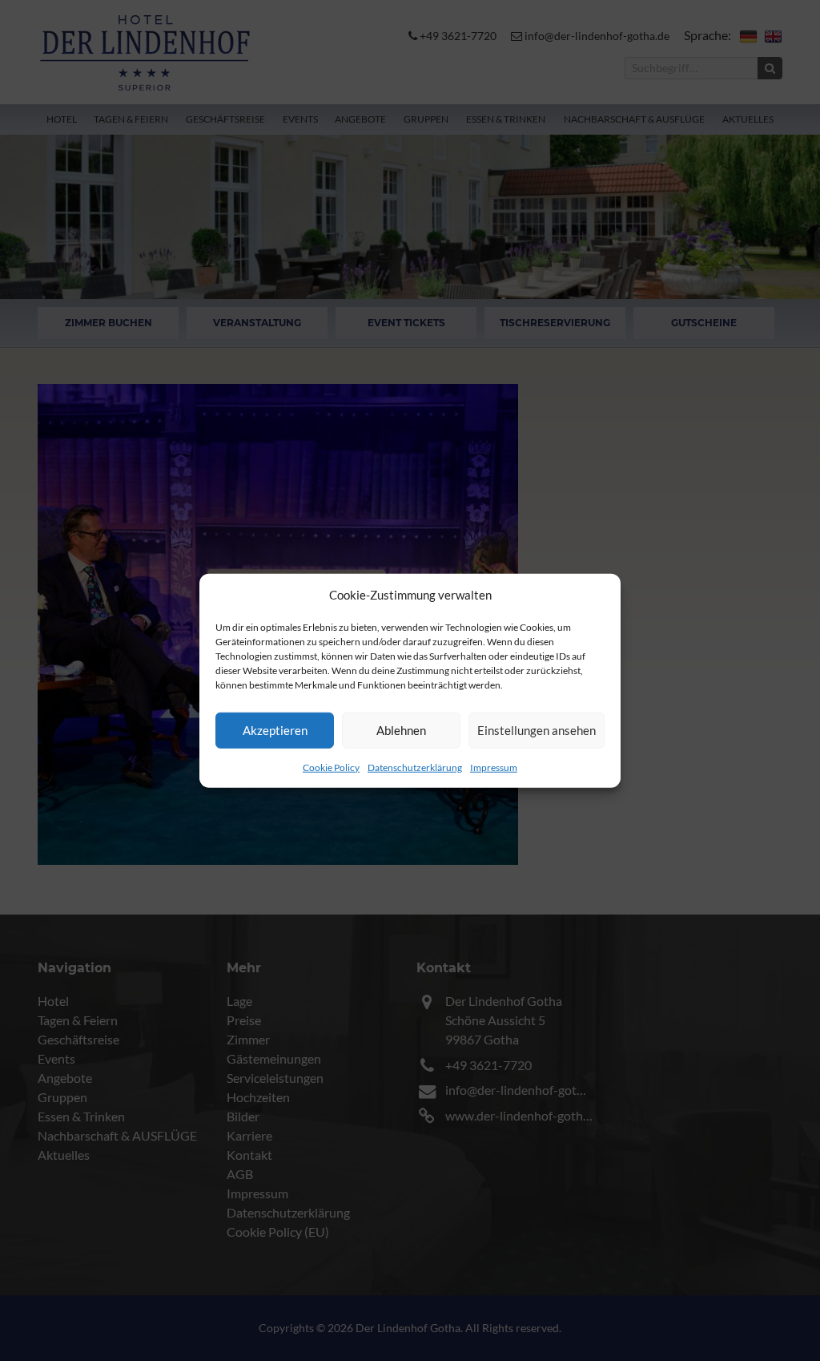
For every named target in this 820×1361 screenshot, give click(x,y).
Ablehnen (401, 730)
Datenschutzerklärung (415, 767)
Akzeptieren (275, 730)
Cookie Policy (331, 767)
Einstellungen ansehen (536, 730)
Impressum (493, 767)
